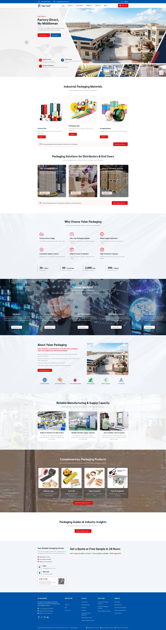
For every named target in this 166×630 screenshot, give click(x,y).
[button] (81, 74)
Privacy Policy (74, 627)
